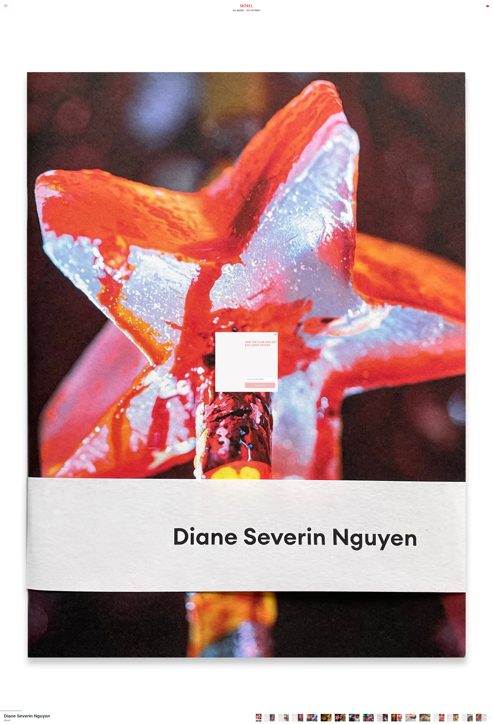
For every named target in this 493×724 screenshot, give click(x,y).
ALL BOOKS (238, 10)
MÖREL (246, 6)
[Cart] (487, 5)
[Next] (489, 718)
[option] (258, 718)
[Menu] (6, 6)
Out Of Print (253, 10)
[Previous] (255, 718)
